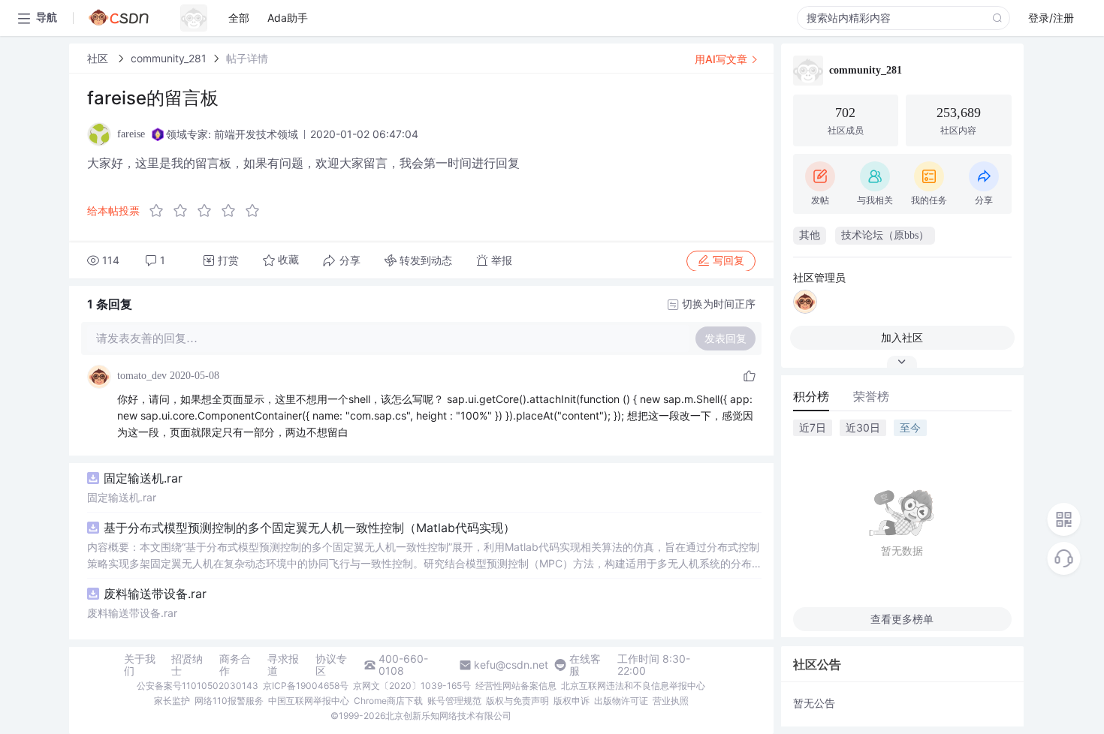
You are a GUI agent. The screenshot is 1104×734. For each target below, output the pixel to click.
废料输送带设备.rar (155, 593)
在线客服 (585, 665)
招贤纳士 (187, 665)
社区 (99, 58)
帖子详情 (247, 58)
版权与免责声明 (517, 700)
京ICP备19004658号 (305, 685)
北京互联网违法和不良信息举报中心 (633, 685)
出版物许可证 (621, 700)
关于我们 (139, 665)
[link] (99, 58)
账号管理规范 (454, 700)
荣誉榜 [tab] (871, 396)
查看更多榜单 (902, 618)
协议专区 (331, 665)
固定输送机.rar (143, 478)
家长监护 (172, 700)
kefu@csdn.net (511, 665)
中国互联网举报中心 (308, 700)
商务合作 (235, 665)
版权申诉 (572, 700)
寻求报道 (283, 665)
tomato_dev (142, 375)
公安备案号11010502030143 (197, 685)
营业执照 (671, 700)
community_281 (169, 58)
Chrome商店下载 (388, 700)
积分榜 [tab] (811, 396)
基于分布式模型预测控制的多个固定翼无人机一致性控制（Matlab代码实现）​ (309, 527)
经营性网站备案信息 (516, 685)
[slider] (209, 210)
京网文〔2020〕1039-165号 (412, 685)
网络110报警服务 (229, 700)
